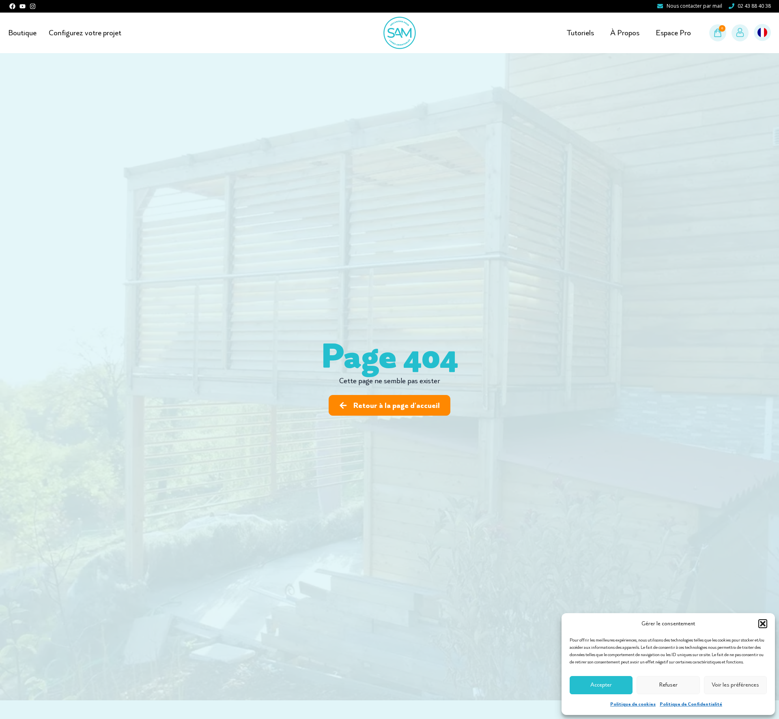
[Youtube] (22, 6)
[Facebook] (12, 6)
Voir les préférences (735, 685)
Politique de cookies (633, 704)
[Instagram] (32, 6)
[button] (763, 624)
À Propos (624, 33)
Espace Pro (673, 33)
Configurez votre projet (85, 33)
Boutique (22, 33)
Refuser (668, 685)
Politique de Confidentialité (691, 704)
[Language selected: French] (762, 33)
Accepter (601, 685)
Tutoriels (580, 33)
